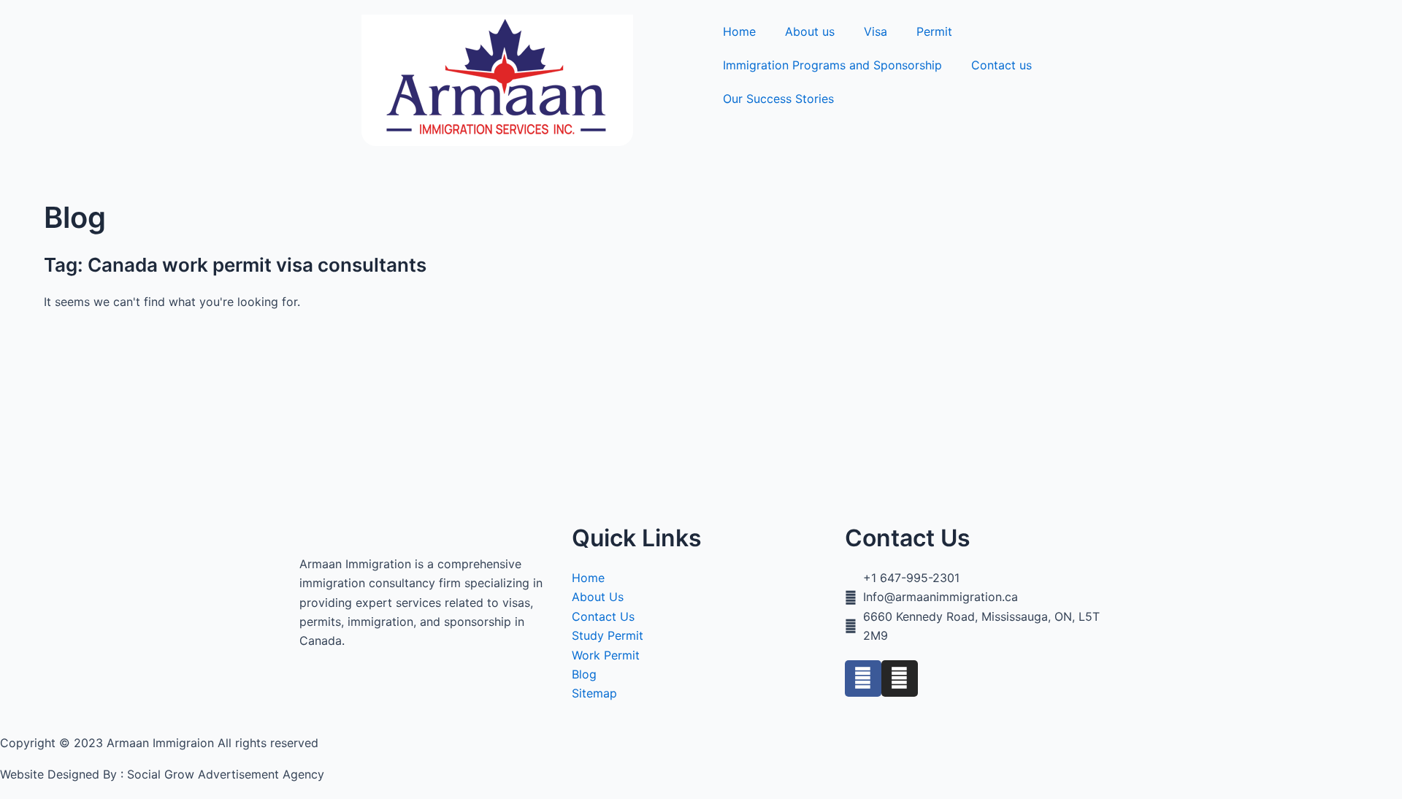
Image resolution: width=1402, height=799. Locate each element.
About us (810, 31)
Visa (875, 31)
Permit (934, 31)
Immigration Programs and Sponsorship (832, 65)
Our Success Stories (778, 98)
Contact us (1001, 65)
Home (739, 31)
